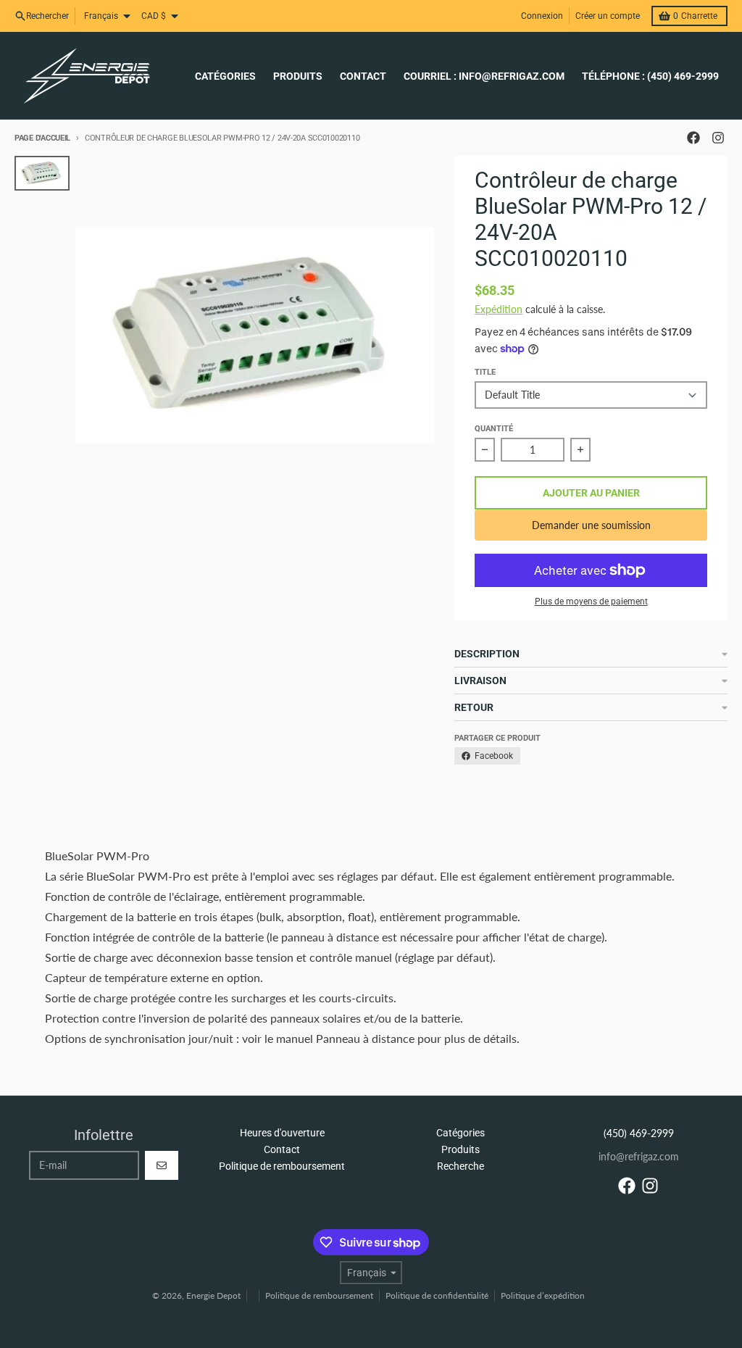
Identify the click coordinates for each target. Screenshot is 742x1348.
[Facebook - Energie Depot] (693, 137)
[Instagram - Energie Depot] (718, 137)
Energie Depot (213, 1295)
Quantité (494, 428)
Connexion (542, 16)
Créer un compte (607, 16)
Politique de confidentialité (436, 1295)
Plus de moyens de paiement (591, 601)
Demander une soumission (591, 525)
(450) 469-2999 (639, 1133)
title (485, 372)
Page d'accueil (42, 138)
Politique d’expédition (543, 1295)
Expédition (498, 309)
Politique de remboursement (319, 1295)
